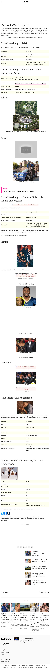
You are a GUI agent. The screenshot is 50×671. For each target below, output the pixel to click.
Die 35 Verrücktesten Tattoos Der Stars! (35, 505)
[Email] (32, 547)
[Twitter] (24, 547)
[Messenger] (21, 547)
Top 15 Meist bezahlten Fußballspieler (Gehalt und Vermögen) (27, 640)
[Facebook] (18, 547)
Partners (3, 649)
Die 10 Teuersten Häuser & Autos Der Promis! (18, 191)
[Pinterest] (26, 547)
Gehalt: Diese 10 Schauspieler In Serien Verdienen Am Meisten (30, 83)
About (2, 650)
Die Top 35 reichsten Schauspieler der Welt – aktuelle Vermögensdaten (39, 574)
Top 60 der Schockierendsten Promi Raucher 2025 (38, 553)
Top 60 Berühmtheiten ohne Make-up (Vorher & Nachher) (15, 617)
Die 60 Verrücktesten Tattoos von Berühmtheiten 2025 (39, 582)
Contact (3, 652)
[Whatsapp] (29, 547)
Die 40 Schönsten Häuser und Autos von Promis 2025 (24, 617)
